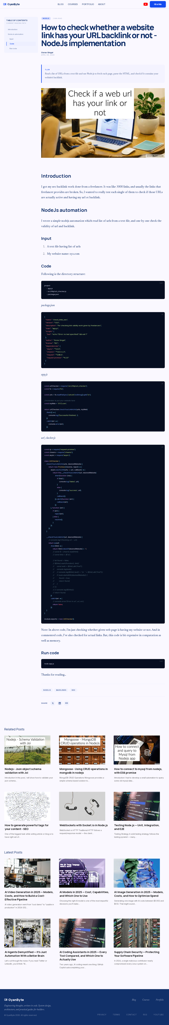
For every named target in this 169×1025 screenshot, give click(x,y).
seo (73, 690)
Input (11, 39)
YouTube (159, 1014)
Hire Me (158, 4)
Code (12, 44)
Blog (61, 4)
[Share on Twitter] (52, 703)
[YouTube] (146, 4)
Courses (73, 4)
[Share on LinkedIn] (59, 703)
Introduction (12, 29)
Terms (116, 1014)
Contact (131, 1014)
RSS (145, 1014)
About (101, 4)
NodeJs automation (15, 34)
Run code (13, 49)
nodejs (46, 18)
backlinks (61, 690)
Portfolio (88, 4)
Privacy (101, 1014)
